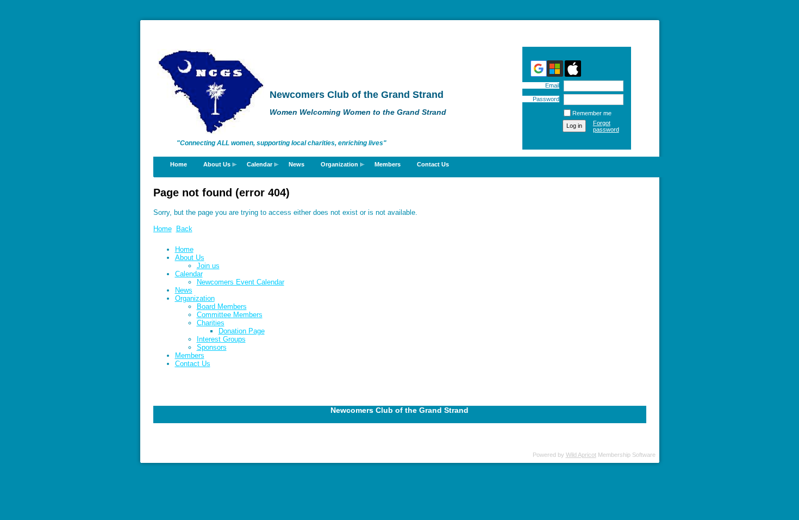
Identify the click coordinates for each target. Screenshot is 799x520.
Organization (339, 164)
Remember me (591, 113)
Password (544, 99)
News (296, 164)
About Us (216, 164)
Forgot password (606, 126)
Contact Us (433, 164)
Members (387, 164)
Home (178, 164)
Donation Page (242, 331)
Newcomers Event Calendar (240, 282)
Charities (210, 323)
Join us (208, 266)
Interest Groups (221, 339)
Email (550, 85)
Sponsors (212, 347)
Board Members (222, 306)
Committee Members (230, 315)
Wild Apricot (581, 454)
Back (184, 229)
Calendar (259, 164)
